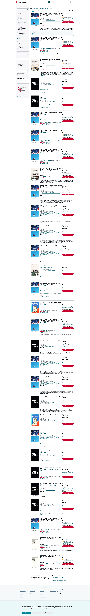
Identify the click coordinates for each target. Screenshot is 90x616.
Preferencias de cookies (43, 597)
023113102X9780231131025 (50, 20)
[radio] (17, 39)
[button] (31, 11)
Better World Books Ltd (47, 458)
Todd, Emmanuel (43, 16)
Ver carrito (21, 597)
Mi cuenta (21, 594)
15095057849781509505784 (50, 473)
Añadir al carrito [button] (68, 22)
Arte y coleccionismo (50, 4)
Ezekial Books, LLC (46, 529)
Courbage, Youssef (43, 61)
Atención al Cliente (52, 592)
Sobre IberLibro (42, 591)
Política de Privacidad (43, 595)
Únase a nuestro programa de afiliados (34, 593)
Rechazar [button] (36, 612)
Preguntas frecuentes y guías (54, 591)
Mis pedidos (21, 595)
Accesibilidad (42, 600)
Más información (19, 34)
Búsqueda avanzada (19, 4)
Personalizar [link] (47, 612)
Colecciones (29, 4)
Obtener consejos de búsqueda (57, 577)
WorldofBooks (45, 330)
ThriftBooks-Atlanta (46, 140)
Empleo (41, 594)
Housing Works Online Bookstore (48, 216)
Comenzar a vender (71, 4)
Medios (41, 592)
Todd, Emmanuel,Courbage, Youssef (46, 170)
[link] (72, 11)
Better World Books (46, 235)
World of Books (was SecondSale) (48, 293)
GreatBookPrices (45, 476)
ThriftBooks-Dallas (46, 122)
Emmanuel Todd (43, 322)
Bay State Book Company (47, 48)
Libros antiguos (39, 4)
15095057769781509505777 (50, 84)
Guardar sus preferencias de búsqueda (59, 580)
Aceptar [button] (26, 612)
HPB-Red (44, 176)
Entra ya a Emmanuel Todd (58, 33)
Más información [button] (19, 96)
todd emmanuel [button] (36, 8)
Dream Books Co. (45, 24)
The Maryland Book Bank (47, 160)
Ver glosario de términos (56, 579)
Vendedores (60, 4)
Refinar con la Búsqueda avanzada (46, 8)
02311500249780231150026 (50, 65)
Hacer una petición (34, 582)
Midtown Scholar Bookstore (47, 273)
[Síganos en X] (60, 593)
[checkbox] (17, 13)
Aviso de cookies (42, 598)
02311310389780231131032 (50, 288)
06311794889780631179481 (50, 307)
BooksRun (44, 310)
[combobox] (38, 2)
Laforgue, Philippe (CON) (51, 469)
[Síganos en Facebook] (60, 591)
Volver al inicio (45, 587)
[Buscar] (49, 2)
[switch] (18, 74)
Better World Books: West (47, 563)
